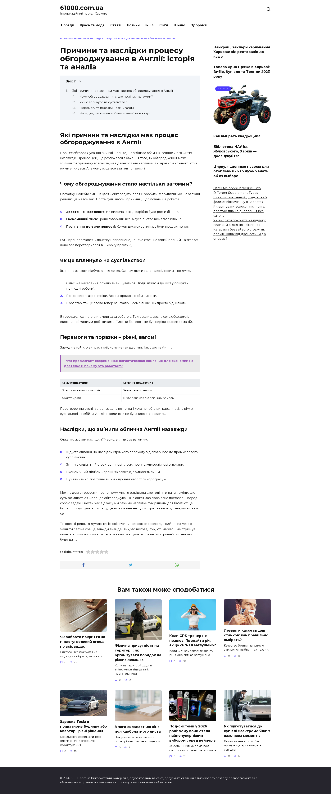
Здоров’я (199, 25)
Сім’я (163, 25)
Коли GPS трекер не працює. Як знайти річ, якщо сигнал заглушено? (192, 640)
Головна (66, 38)
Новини (133, 25)
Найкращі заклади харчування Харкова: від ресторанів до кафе (241, 51)
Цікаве (179, 25)
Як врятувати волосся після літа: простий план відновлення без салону (239, 211)
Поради (67, 25)
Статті (115, 25)
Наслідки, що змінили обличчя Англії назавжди (115, 113)
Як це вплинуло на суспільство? (103, 102)
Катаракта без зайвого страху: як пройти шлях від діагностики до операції (239, 234)
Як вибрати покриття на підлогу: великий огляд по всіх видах (82, 641)
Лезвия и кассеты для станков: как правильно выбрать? (246, 635)
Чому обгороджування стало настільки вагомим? (116, 96)
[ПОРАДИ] (242, 128)
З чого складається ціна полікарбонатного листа (138, 729)
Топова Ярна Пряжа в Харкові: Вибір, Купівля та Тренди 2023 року (241, 71)
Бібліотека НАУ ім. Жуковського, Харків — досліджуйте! (234, 151)
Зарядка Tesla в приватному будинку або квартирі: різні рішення (83, 726)
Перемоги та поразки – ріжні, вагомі (107, 108)
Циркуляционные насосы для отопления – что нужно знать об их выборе (241, 171)
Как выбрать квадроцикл (236, 136)
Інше (149, 25)
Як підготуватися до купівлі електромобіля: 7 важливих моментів (247, 731)
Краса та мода (92, 25)
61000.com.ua (81, 7)
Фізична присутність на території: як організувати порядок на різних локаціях (138, 652)
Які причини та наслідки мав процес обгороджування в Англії (122, 91)
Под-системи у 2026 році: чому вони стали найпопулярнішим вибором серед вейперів (192, 733)
